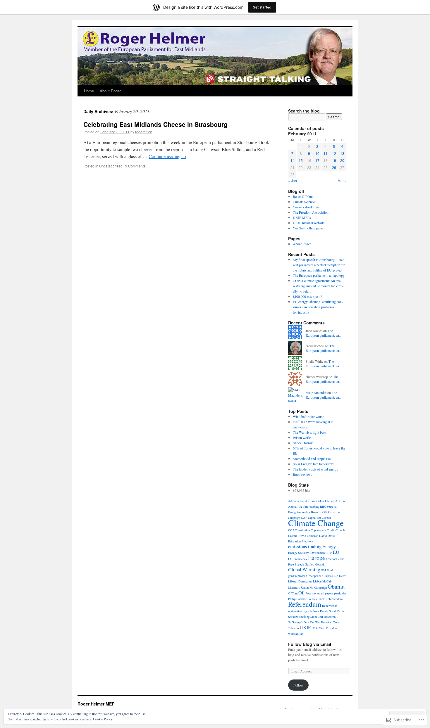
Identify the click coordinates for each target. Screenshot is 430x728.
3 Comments (135, 165)
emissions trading (304, 546)
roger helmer (311, 611)
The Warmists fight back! (310, 432)
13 (342, 153)
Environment (317, 553)
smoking (304, 617)
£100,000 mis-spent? (307, 296)
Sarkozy (293, 617)
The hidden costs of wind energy (315, 469)
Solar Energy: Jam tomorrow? (313, 463)
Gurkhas (327, 576)
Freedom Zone (335, 559)
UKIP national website (308, 222)
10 (317, 153)
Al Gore (340, 501)
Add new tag (296, 501)
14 (292, 160)
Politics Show (316, 599)
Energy (329, 546)
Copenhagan (318, 530)
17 (317, 160)
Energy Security (298, 553)
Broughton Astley (299, 512)
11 (326, 153)
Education (294, 541)
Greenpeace (313, 576)
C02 (324, 512)
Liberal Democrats (300, 581)
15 (301, 160)
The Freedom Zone (327, 622)
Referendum (304, 604)
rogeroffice (143, 131)
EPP (329, 553)
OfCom (292, 593)
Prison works (302, 437)
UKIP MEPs (302, 217)
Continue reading (167, 156)
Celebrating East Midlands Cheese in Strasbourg (155, 124)
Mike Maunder (316, 392)
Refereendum (334, 599)
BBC (323, 506)
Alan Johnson (326, 501)
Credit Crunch (336, 530)
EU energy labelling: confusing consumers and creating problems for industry (318, 306)
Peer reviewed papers (319, 593)
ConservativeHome (306, 207)
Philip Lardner (297, 599)
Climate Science (304, 201)
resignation (295, 611)
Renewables (329, 606)
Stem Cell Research (323, 617)
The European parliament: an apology (319, 275)
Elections (307, 541)
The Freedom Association (310, 212)
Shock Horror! (303, 442)
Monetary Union (298, 587)
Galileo (309, 564)
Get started (262, 7)
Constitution (302, 530)
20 (342, 160)
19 (334, 160)
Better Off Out (303, 196)
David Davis (327, 536)
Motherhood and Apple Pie (312, 458)
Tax (312, 622)
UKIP (305, 627)
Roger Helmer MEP (96, 704)
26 (334, 167)
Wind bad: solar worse (308, 416)
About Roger (110, 91)
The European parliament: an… (324, 333)
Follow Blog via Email (309, 644)
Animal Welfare (298, 506)
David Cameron (308, 536)
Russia (324, 611)
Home (89, 91)
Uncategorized (111, 165)
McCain (327, 581)
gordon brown (296, 576)
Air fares (311, 501)
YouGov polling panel (308, 228)
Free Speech (296, 564)
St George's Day (298, 622)
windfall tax (295, 634)
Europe (316, 558)
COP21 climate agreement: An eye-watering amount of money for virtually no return (318, 285)
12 (334, 153)
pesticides (340, 593)
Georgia (320, 564)
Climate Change (316, 522)
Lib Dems (340, 576)
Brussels (316, 512)
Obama (336, 586)
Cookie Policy (103, 719)
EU (336, 552)
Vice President (328, 628)
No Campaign (318, 587)
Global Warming (304, 569)
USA (315, 628)
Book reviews (302, 474)
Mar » (342, 180)
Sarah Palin (336, 611)
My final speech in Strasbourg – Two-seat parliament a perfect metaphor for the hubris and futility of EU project (319, 264)
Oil (301, 592)
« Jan (292, 180)
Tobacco (293, 628)
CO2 (291, 530)
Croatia (292, 536)
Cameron (334, 512)
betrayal (332, 506)
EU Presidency (297, 559)
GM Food (327, 570)
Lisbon (317, 581)
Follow (298, 685)
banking (314, 506)
